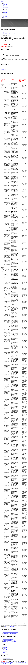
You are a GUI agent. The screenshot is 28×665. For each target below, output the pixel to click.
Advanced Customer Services (9, 641)
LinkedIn (5, 15)
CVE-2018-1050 (4, 69)
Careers (7, 662)
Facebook (5, 12)
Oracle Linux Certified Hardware (10, 632)
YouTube (5, 16)
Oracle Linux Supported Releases (10, 633)
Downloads (5, 7)
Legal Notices (18, 662)
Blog (4, 17)
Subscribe (3, 662)
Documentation (6, 5)
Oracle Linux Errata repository (10, 33)
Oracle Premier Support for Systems (11, 640)
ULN (4, 3)
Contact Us (12, 662)
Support (5, 4)
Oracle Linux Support (8, 639)
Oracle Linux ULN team (10, 626)
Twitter (4, 13)
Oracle (2, 1)
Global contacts (6, 658)
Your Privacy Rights (7, 663)
